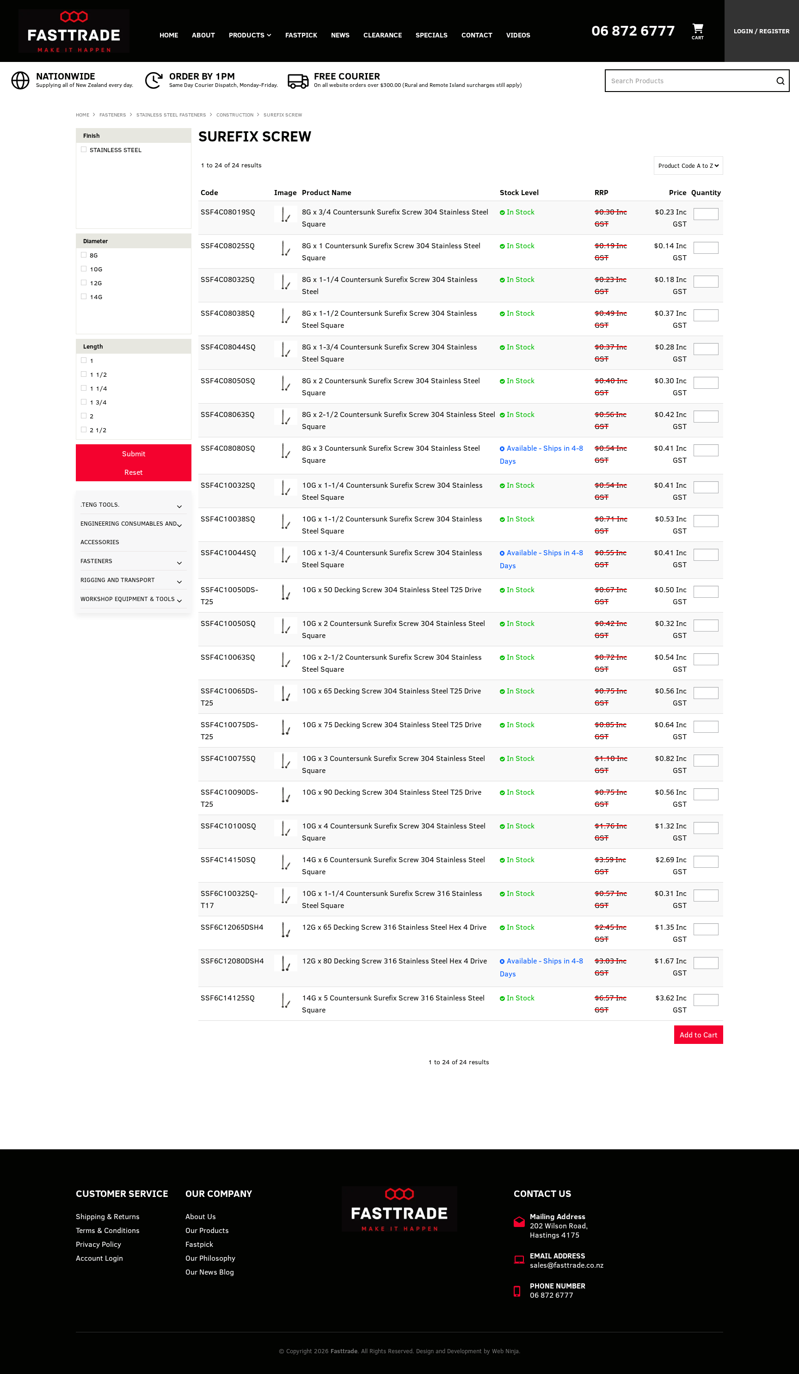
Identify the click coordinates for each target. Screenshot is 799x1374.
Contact (476, 35)
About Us (200, 1216)
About (203, 35)
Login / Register (762, 31)
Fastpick (199, 1244)
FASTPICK (301, 35)
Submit (134, 453)
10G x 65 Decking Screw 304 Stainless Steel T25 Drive (391, 691)
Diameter (95, 241)
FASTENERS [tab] (96, 561)
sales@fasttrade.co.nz (566, 1265)
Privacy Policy (98, 1244)
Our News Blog (209, 1271)
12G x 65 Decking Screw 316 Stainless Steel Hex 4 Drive (394, 927)
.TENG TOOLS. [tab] (100, 504)
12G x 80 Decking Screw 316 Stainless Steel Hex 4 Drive (394, 961)
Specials (432, 35)
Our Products (207, 1230)
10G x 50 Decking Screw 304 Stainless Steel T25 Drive (391, 589)
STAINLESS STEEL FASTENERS (171, 114)
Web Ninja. (506, 1351)
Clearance (382, 35)
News (340, 35)
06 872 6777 (633, 30)
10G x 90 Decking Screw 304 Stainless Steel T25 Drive (391, 792)
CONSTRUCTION (234, 114)
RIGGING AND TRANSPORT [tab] (117, 580)
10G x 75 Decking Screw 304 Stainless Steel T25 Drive (391, 724)
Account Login (99, 1258)
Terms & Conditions (108, 1230)
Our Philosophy (210, 1258)
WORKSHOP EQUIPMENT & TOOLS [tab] (127, 599)
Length (93, 346)
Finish (91, 135)
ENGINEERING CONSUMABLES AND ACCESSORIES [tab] (128, 532)
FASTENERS (112, 114)
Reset (133, 472)
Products (246, 35)
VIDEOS (518, 35)
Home (169, 35)
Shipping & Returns (108, 1216)
